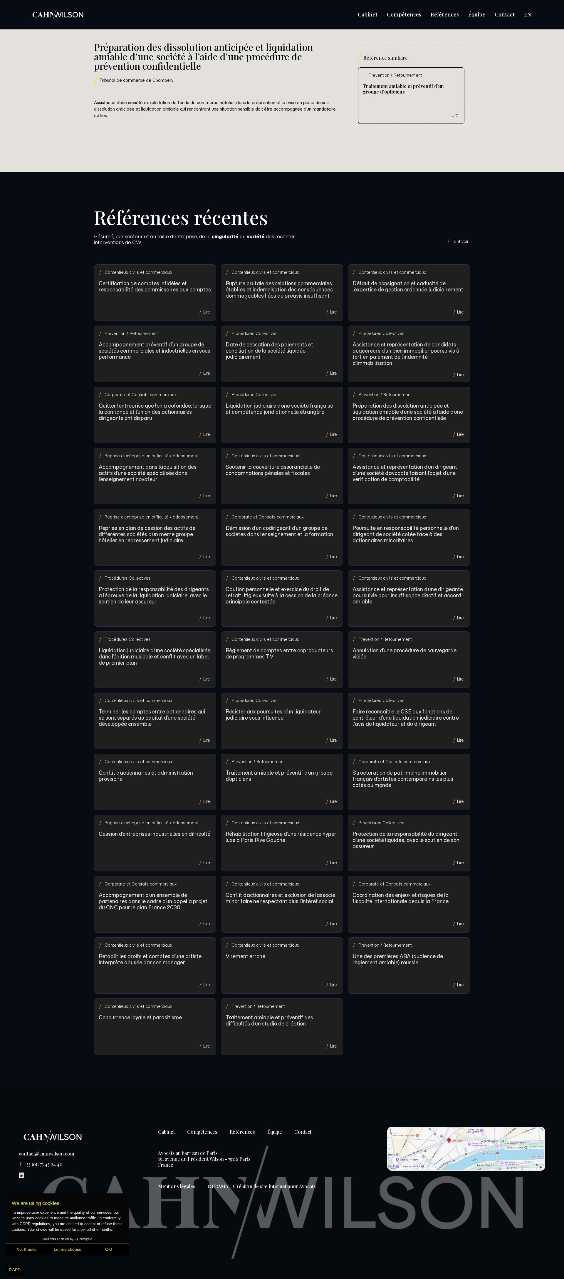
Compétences (404, 14)
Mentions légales (176, 1186)
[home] (58, 15)
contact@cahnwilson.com (46, 1154)
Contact (505, 14)
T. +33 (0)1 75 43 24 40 (41, 1164)
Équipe (476, 14)
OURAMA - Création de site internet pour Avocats (262, 1186)
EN (527, 14)
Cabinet (367, 14)
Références (445, 14)
